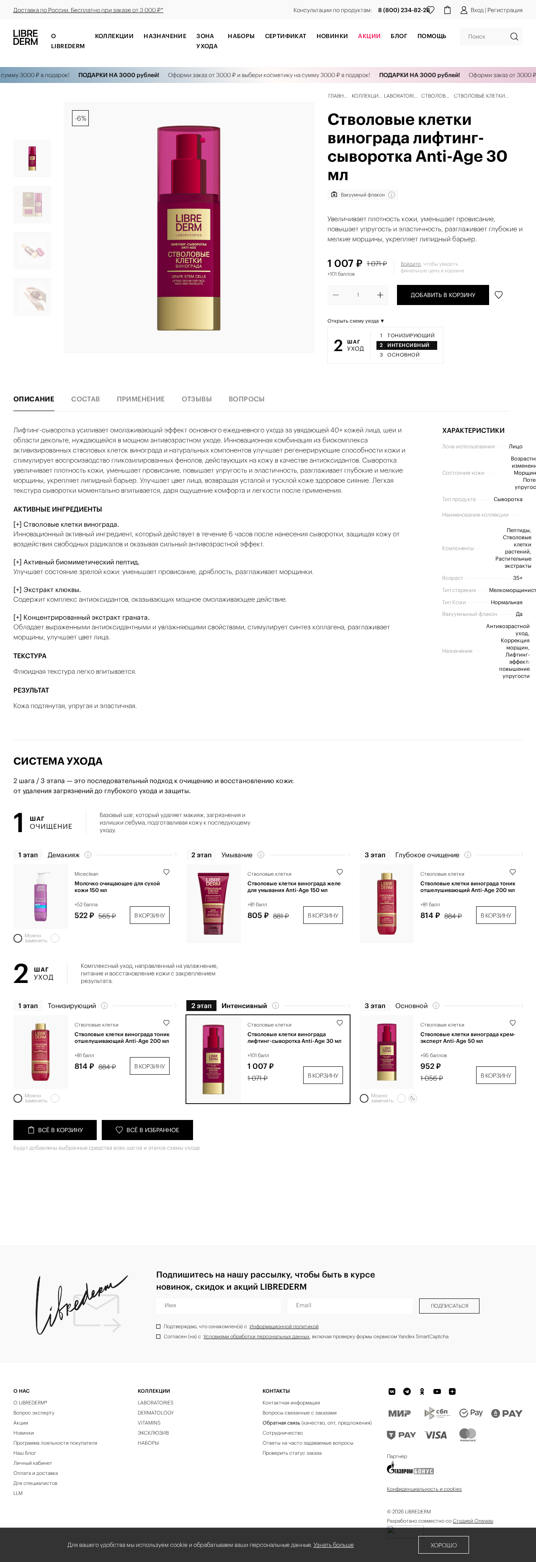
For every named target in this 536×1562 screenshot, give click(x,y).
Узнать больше (334, 1545)
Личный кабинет (32, 1463)
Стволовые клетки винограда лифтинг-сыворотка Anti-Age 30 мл (294, 1038)
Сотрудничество (283, 1433)
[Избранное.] (430, 10)
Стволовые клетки (269, 874)
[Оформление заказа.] (447, 10)
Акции (20, 1423)
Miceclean (86, 874)
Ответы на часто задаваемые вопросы (308, 1443)
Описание (33, 399)
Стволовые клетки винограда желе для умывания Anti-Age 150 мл (294, 887)
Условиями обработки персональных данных (256, 1336)
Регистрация (505, 10)
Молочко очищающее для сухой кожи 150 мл (117, 887)
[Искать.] (514, 36)
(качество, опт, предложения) (317, 1423)
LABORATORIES (155, 1402)
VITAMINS (149, 1423)
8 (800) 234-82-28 (404, 10)
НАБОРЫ (148, 1443)
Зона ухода (207, 41)
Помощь (431, 36)
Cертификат (286, 36)
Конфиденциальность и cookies (424, 1489)
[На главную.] (25, 40)
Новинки (332, 36)
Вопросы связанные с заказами (300, 1412)
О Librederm (68, 41)
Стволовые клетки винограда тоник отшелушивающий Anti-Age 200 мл (467, 887)
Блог (399, 36)
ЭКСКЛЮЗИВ (153, 1433)
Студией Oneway (473, 1521)
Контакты (276, 1391)
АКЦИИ (369, 36)
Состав (85, 399)
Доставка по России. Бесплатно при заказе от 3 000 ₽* (88, 10)
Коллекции (114, 36)
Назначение (165, 36)
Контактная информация (291, 1402)
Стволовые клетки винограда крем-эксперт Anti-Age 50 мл (467, 1038)
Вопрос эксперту (33, 1412)
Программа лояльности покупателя (55, 1443)
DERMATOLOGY (156, 1412)
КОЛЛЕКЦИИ (154, 1391)
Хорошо (443, 1545)
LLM (18, 1493)
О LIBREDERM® (30, 1402)
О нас (21, 1391)
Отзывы (197, 399)
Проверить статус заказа (292, 1453)
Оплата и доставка (35, 1473)
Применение (141, 399)
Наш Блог (24, 1453)
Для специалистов (35, 1483)
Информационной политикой (284, 1326)
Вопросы (247, 399)
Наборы (241, 36)
